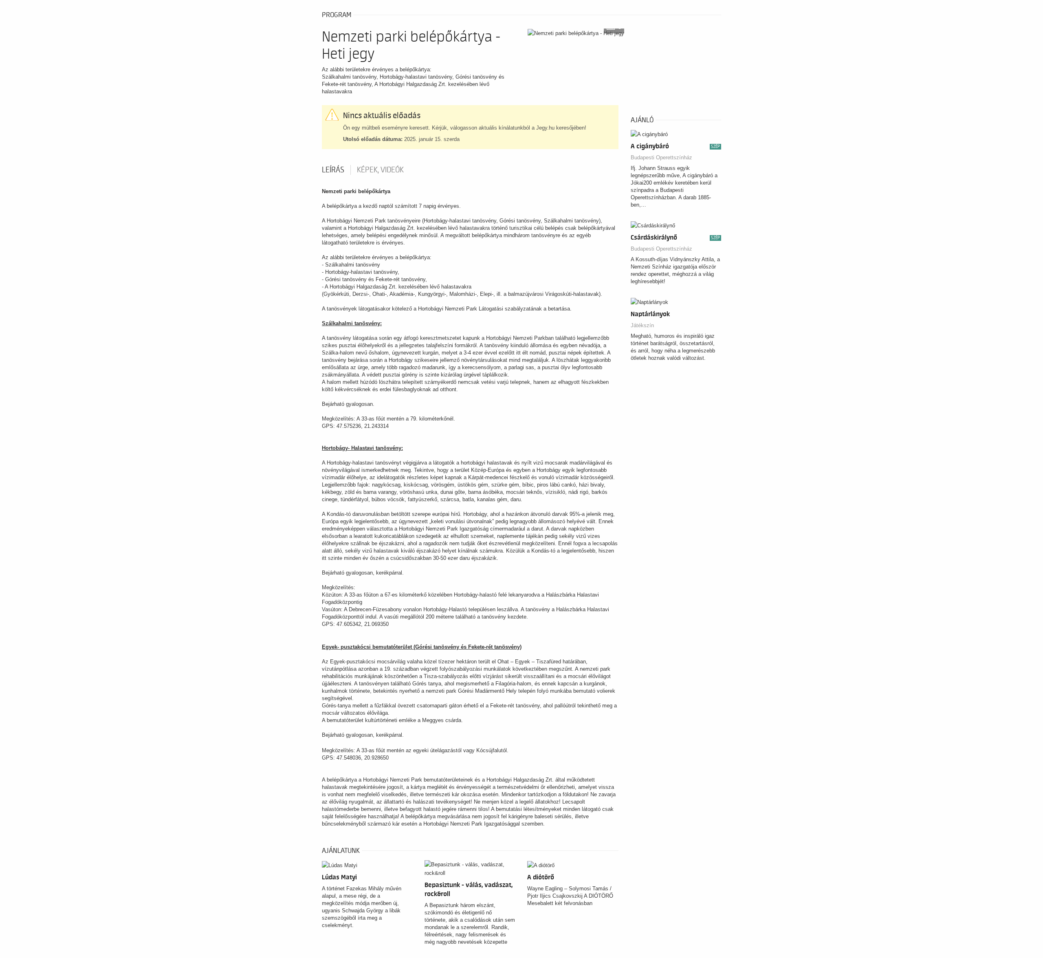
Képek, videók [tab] (380, 169)
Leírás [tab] (333, 169)
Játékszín (642, 325)
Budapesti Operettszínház (661, 157)
